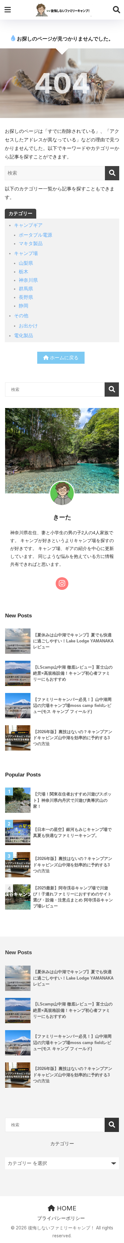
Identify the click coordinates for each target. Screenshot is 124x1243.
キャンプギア (28, 225)
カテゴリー (62, 1143)
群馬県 (26, 288)
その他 (21, 315)
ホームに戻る (64, 357)
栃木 (23, 271)
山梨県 (26, 263)
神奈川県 (28, 280)
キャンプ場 (26, 253)
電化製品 (23, 335)
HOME (65, 1208)
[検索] (112, 173)
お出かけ (28, 325)
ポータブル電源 (35, 235)
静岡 (23, 305)
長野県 (26, 297)
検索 (112, 389)
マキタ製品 (31, 243)
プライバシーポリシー (61, 1218)
